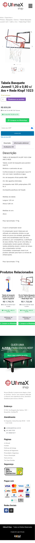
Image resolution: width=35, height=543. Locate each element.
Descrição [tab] (7, 143)
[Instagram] (11, 510)
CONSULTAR (17, 133)
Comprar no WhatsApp (9, 323)
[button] (14, 64)
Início (2, 17)
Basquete (9, 20)
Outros (16, 20)
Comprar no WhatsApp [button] (18, 120)
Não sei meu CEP (6, 137)
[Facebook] (6, 510)
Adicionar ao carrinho (16, 99)
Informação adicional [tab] (21, 143)
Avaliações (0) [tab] (9, 147)
